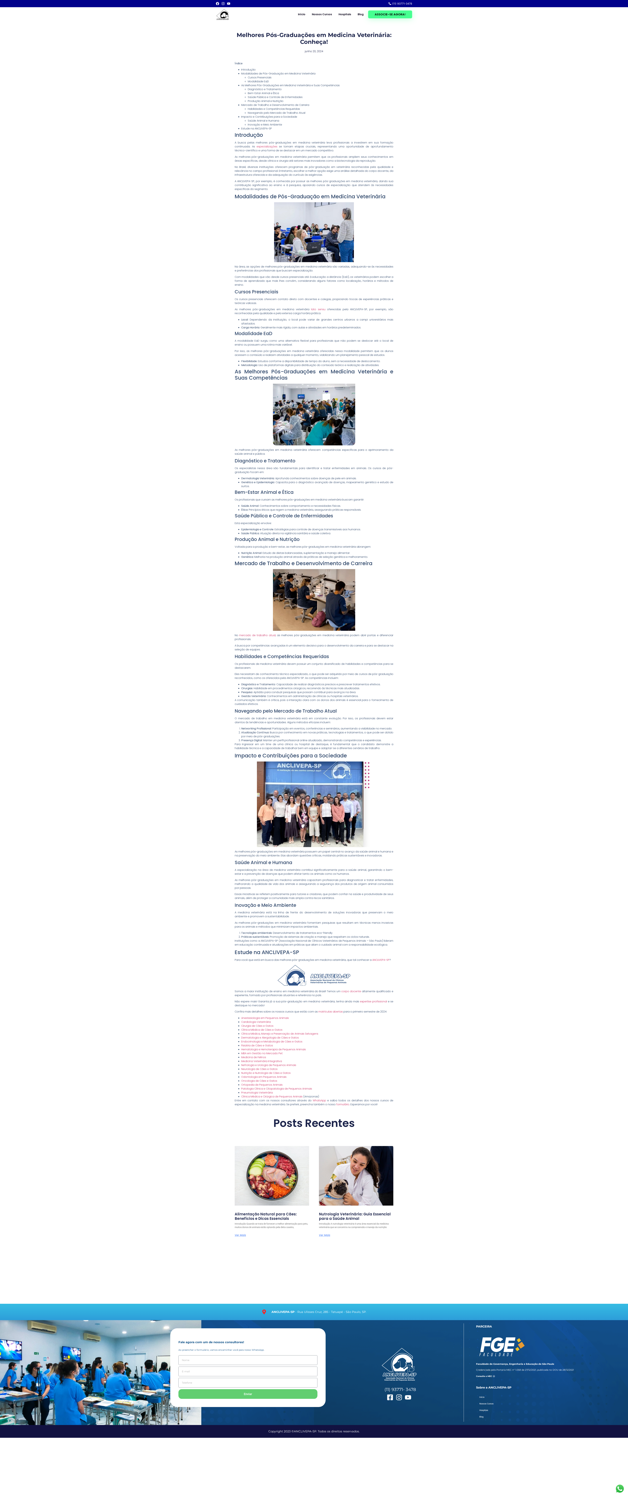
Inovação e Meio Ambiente (265, 124)
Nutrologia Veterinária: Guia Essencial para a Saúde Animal (355, 1216)
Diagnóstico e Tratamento (265, 89)
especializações (267, 146)
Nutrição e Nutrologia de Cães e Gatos (266, 1073)
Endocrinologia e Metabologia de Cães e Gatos (271, 1041)
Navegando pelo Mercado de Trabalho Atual (276, 113)
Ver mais (240, 1235)
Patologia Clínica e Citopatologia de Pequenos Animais (276, 1089)
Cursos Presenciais (259, 77)
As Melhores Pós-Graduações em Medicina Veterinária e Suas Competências (290, 85)
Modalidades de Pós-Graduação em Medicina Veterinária (278, 73)
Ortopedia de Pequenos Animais (262, 1085)
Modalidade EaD (258, 81)
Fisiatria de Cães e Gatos (257, 1045)
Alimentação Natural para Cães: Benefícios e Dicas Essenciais (266, 1216)
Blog (361, 14)
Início (301, 14)
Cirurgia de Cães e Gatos (257, 1026)
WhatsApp (319, 1100)
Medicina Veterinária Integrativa (261, 1061)
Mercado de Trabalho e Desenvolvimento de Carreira (275, 105)
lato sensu (318, 309)
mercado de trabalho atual (257, 635)
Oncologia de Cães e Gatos (259, 1081)
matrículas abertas (330, 1011)
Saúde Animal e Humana (263, 121)
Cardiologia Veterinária (256, 1022)
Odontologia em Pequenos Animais (264, 1077)
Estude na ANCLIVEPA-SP (256, 128)
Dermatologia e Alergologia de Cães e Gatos (270, 1038)
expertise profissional (373, 1001)
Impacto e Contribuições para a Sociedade (269, 117)
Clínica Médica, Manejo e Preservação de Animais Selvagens (279, 1034)
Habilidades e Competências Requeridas (274, 109)
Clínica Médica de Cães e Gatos (261, 1030)
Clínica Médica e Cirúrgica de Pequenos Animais (272, 1096)
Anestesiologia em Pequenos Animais (265, 1018)
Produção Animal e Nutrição (265, 101)
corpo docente (351, 991)
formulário (342, 1104)
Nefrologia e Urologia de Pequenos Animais (268, 1065)
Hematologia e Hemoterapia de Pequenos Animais (273, 1049)
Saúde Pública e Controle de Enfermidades (275, 97)
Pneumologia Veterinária (257, 1092)
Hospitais (345, 14)
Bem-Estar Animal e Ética (263, 93)
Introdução (248, 70)
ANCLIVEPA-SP (380, 960)
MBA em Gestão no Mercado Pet (262, 1053)
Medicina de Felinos (253, 1057)
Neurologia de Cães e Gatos (259, 1069)
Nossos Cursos (322, 14)
